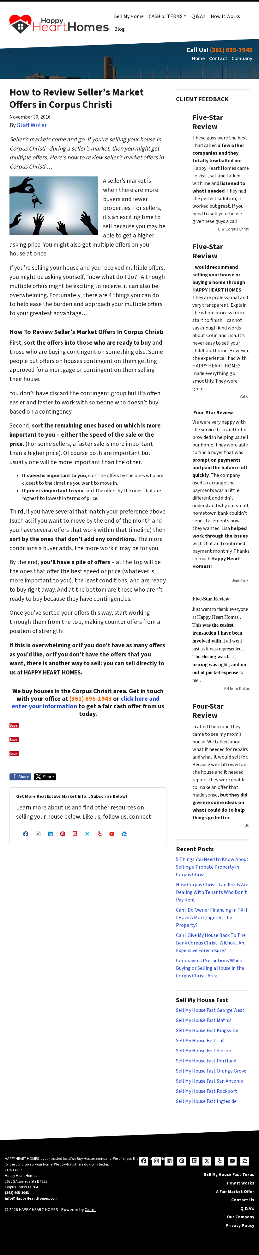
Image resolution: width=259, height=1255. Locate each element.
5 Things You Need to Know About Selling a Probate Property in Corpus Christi (212, 867)
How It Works (225, 16)
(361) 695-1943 (231, 50)
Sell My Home (129, 16)
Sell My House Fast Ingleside (206, 1101)
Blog (119, 29)
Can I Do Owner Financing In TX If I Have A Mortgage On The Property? (211, 918)
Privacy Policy (240, 1225)
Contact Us (242, 1200)
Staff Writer (32, 125)
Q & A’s (198, 16)
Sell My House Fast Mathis (204, 1020)
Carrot (90, 1210)
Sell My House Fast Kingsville (207, 1030)
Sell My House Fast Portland (206, 1060)
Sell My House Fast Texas (229, 1175)
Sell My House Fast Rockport (206, 1091)
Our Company (240, 1217)
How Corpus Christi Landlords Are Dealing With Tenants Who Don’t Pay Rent (212, 892)
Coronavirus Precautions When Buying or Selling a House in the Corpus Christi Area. (210, 968)
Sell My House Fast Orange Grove (211, 1070)
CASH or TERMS (166, 16)
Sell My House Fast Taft (200, 1040)
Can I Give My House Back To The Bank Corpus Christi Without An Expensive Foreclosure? (211, 943)
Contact (218, 58)
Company (242, 58)
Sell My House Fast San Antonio (209, 1081)
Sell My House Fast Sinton (203, 1050)
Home (198, 58)
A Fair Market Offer (235, 1192)
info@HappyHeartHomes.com (31, 1198)
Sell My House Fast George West (210, 1010)
